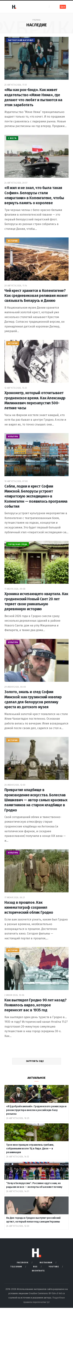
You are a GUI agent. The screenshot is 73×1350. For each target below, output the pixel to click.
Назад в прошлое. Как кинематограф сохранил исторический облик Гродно (28, 907)
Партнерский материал (20, 40)
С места (12, 138)
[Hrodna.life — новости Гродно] (14, 6)
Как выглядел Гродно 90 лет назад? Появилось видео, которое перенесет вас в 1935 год (35, 1005)
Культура (13, 436)
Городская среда (17, 544)
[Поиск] (52, 6)
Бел (63, 6)
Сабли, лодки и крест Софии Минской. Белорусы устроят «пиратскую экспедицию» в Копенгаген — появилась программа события (36, 496)
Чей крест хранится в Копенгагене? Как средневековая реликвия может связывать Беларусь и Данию (36, 295)
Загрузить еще (35, 1061)
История (13, 241)
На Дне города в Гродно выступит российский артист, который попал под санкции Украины (33, 1219)
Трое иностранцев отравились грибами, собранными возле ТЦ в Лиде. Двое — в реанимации (30, 1148)
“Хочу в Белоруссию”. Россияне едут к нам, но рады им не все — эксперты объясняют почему (34, 1185)
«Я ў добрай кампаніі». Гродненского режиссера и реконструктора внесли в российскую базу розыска (36, 1110)
